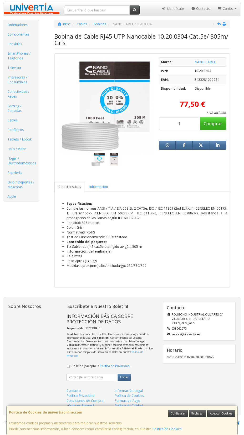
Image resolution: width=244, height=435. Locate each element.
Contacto (202, 8)
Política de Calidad (129, 405)
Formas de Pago (127, 400)
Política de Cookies (167, 429)
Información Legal (129, 390)
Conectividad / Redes (18, 93)
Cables (12, 120)
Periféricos (15, 129)
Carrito (228, 8)
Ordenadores (17, 24)
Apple (11, 196)
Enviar (124, 377)
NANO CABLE (205, 62)
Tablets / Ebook (19, 139)
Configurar (178, 413)
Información (98, 186)
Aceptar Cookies (221, 413)
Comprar (213, 123)
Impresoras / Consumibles (17, 79)
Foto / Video (16, 148)
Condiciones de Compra (84, 400)
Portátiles (14, 43)
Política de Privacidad (115, 366)
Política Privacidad (80, 395)
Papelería (14, 172)
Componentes (18, 34)
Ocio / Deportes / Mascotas (20, 184)
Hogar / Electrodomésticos (21, 160)
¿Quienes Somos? (80, 405)
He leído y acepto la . (100, 366)
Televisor (14, 67)
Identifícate (175, 8)
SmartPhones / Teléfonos (18, 55)
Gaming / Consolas (14, 108)
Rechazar (197, 413)
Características (69, 186)
